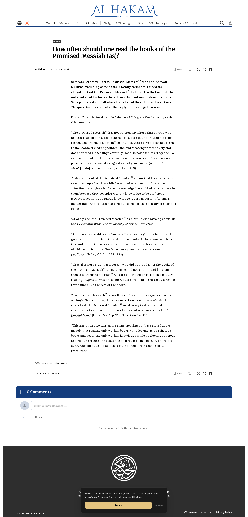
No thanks (158, 505)
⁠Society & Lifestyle (186, 23)
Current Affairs (87, 23)
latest (26, 417)
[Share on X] (198, 69)
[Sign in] (230, 23)
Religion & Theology (117, 23)
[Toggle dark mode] (27, 23)
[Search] (222, 23)
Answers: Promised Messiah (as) (54, 363)
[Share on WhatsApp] (204, 69)
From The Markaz (57, 23)
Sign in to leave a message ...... (50, 405)
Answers (56, 42)
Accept (118, 505)
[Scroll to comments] (189, 69)
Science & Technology (152, 23)
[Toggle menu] (19, 23)
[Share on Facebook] (210, 69)
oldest (39, 417)
